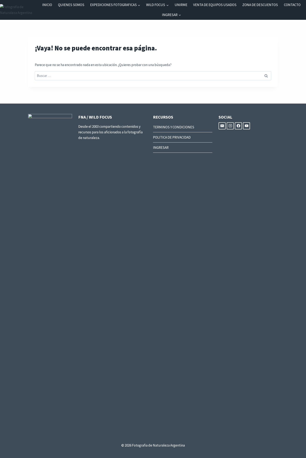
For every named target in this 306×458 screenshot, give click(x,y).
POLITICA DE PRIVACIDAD (172, 137)
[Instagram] (230, 125)
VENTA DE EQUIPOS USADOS (214, 5)
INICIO (47, 5)
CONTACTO (292, 5)
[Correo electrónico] (222, 125)
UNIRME (181, 5)
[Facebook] (238, 125)
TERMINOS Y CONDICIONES (173, 127)
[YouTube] (246, 125)
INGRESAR (161, 147)
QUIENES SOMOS (71, 5)
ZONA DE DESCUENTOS (260, 5)
